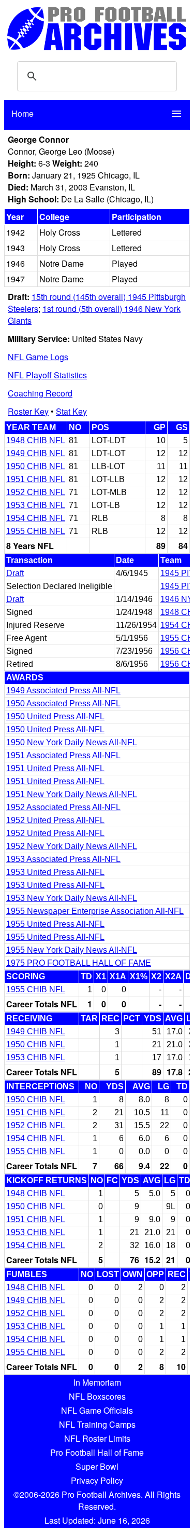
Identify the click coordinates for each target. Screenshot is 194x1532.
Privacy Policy (97, 1480)
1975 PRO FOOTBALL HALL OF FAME (78, 963)
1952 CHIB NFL (35, 492)
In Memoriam (97, 1382)
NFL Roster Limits (97, 1438)
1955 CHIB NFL (35, 531)
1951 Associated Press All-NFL (63, 755)
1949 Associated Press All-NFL (63, 690)
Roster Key (28, 411)
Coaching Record (40, 393)
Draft (15, 573)
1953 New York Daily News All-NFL (71, 898)
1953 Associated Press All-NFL (63, 859)
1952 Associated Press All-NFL (63, 807)
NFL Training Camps (97, 1424)
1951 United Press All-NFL (55, 768)
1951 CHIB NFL (35, 479)
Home (22, 113)
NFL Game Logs (38, 357)
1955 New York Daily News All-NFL (71, 950)
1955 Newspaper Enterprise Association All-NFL (95, 911)
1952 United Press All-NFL (55, 820)
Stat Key (71, 411)
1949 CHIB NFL (35, 453)
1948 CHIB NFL (35, 440)
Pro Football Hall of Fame (97, 1452)
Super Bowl (97, 1466)
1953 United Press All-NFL (55, 872)
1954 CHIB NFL (35, 518)
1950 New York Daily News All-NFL (71, 742)
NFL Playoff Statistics (47, 375)
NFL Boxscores (97, 1396)
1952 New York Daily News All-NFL (71, 846)
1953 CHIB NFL (35, 505)
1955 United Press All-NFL (55, 924)
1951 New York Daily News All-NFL (71, 794)
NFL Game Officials (97, 1410)
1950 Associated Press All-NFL (63, 703)
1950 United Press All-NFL (55, 716)
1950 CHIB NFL (35, 466)
